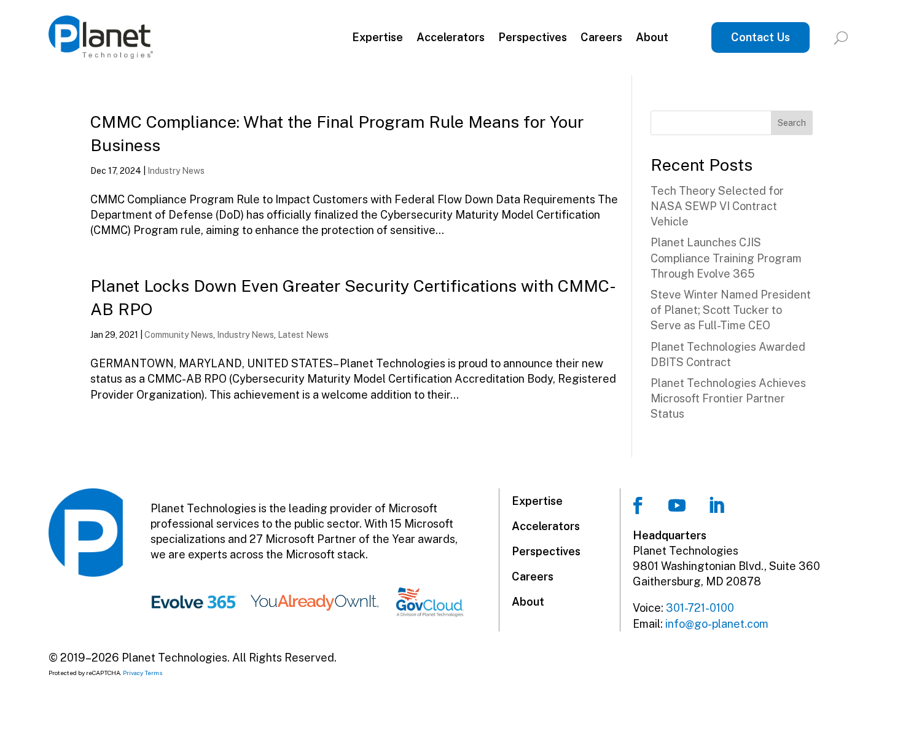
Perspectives (532, 37)
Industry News (176, 171)
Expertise (377, 37)
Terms (153, 672)
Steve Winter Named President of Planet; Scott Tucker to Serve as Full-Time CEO (731, 310)
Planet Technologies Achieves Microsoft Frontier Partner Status (728, 398)
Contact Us (760, 37)
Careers (601, 37)
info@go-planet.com (716, 623)
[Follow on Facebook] (637, 505)
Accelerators (450, 37)
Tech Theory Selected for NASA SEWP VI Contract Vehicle (717, 206)
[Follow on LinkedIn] (716, 505)
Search (792, 123)
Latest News (303, 335)
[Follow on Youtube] (677, 505)
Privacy (133, 672)
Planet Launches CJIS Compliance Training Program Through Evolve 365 (726, 257)
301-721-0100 (700, 607)
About (652, 37)
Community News (178, 335)
